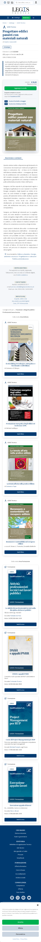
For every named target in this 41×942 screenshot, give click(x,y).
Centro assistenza (5, 2)
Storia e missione (20, 833)
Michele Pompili (15, 747)
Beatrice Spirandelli (10, 42)
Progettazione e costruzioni (27, 256)
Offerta (20, 889)
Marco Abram (14, 811)
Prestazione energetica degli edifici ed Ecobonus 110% (20, 425)
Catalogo (17, 18)
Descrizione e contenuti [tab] (13, 158)
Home (4, 23)
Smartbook (20, 858)
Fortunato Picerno (16, 681)
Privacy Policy (23, 939)
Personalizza (20, 934)
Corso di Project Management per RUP (20, 740)
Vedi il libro (20, 374)
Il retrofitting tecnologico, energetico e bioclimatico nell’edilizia (20, 365)
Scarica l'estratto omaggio (17, 101)
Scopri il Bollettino (26, 17)
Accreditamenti (20, 874)
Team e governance (20, 837)
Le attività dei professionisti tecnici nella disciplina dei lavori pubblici (20, 609)
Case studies (20, 892)
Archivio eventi (20, 878)
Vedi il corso (20, 624)
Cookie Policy (16, 939)
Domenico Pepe (11, 486)
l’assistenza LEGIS (15, 96)
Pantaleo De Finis (15, 616)
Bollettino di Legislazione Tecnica (20, 844)
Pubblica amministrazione (20, 259)
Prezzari (20, 855)
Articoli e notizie (12, 2)
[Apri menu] (8, 18)
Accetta (20, 922)
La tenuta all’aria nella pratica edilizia (20, 484)
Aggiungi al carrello (20, 88)
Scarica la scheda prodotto (17, 104)
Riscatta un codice (8, 2)
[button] (38, 905)
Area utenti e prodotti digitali (20, 301)
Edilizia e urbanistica (23, 254)
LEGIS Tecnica (21, 23)
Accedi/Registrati (35, 2)
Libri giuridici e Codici (20, 851)
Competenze (20, 886)
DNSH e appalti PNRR (20, 674)
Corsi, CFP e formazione (20, 303)
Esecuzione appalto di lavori (20, 805)
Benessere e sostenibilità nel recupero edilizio (20, 543)
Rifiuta (20, 928)
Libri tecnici (20, 848)
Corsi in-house (20, 870)
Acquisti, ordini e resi (20, 299)
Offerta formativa (20, 866)
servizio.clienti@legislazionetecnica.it (22, 287)
